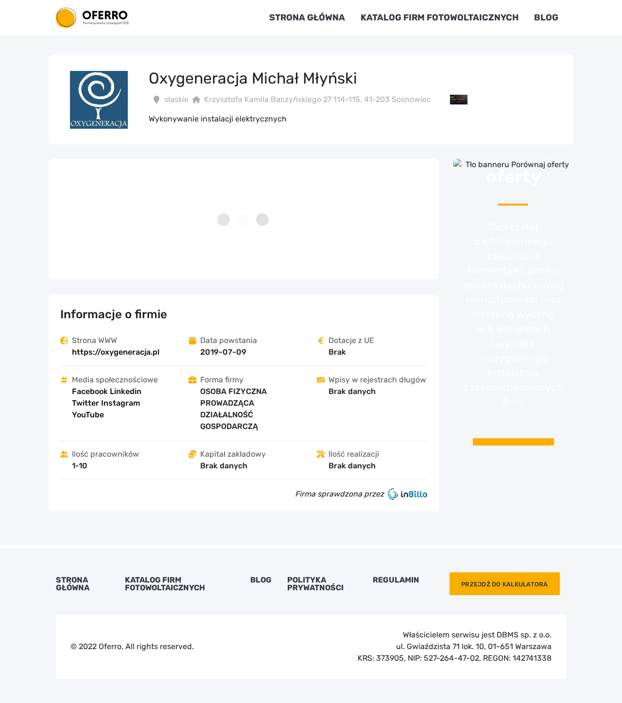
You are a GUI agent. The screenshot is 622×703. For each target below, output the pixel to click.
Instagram (120, 403)
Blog (546, 17)
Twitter (85, 403)
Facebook (90, 391)
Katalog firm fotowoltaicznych (439, 17)
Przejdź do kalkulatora (504, 584)
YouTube (88, 414)
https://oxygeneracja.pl (115, 352)
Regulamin (396, 580)
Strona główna (307, 17)
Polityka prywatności (315, 584)
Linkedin (125, 391)
